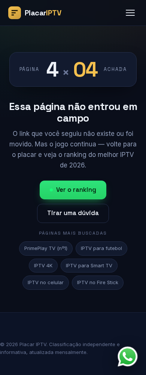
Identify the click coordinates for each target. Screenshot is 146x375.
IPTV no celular (46, 282)
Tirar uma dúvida (73, 213)
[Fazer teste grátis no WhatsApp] (127, 356)
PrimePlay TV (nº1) (45, 248)
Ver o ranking (76, 190)
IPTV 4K (43, 265)
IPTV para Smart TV (89, 265)
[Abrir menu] (130, 13)
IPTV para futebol (101, 248)
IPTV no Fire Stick (97, 282)
